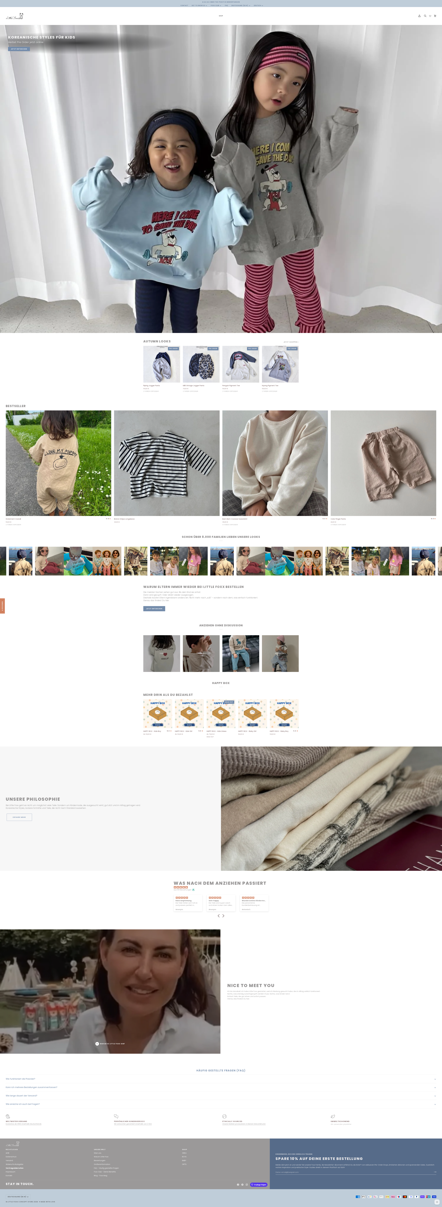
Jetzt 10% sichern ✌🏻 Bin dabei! (209, 627)
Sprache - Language (200, 607)
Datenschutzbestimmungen (202, 634)
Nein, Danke (209, 640)
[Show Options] (225, 612)
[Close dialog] (253, 564)
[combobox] (209, 612)
